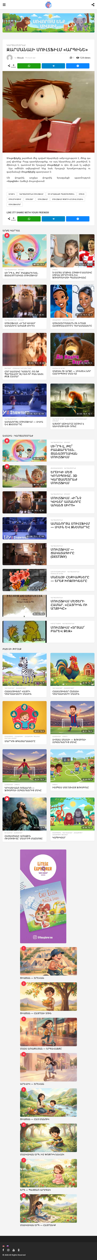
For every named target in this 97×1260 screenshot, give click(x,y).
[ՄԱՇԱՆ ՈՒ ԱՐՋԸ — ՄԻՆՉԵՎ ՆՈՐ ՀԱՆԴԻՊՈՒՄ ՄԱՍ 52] (72, 349)
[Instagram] (8, 1250)
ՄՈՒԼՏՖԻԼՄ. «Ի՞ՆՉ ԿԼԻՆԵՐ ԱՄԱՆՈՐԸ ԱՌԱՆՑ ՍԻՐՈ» (20, 324)
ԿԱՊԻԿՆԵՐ (59, 837)
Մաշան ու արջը (58, 368)
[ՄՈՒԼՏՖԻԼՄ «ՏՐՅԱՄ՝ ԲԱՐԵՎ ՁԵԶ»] (25, 632)
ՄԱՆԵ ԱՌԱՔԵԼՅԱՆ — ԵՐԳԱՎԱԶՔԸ (41, 1048)
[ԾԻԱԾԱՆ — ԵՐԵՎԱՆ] (48, 961)
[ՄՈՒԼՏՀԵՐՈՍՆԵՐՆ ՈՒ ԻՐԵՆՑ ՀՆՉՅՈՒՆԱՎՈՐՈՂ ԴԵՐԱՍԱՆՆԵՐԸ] (72, 301)
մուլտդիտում (15, 199)
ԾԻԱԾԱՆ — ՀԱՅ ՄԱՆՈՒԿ (34, 1119)
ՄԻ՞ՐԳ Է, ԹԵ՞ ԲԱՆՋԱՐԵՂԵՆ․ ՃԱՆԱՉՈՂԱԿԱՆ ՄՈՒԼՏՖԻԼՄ (22, 274)
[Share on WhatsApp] (29, 66)
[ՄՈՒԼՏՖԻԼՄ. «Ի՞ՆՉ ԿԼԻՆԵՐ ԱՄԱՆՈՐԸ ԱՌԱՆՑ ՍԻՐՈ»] (25, 301)
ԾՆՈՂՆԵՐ (8, 368)
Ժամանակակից (57, 468)
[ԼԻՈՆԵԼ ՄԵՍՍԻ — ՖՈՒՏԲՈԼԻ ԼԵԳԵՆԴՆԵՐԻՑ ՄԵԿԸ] (72, 717)
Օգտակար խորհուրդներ (22, 368)
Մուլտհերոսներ (69, 320)
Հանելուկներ (21, 688)
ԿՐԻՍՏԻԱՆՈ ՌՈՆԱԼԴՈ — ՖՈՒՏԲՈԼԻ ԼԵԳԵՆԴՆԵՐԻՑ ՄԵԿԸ (23, 789)
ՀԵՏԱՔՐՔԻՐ (56, 320)
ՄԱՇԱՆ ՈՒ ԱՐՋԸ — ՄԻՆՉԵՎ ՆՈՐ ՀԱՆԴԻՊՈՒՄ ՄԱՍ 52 (71, 372)
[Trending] (6, 235)
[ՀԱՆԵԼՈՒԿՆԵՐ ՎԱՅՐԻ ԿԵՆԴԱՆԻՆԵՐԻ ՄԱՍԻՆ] (25, 669)
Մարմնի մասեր (11, 738)
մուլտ (81, 194)
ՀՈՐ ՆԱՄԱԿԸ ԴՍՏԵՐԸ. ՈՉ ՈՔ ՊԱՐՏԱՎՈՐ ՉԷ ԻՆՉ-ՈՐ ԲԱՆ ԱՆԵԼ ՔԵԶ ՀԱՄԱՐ (24, 374)
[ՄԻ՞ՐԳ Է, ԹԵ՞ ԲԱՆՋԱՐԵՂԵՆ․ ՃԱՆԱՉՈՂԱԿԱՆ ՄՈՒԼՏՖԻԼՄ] (25, 250)
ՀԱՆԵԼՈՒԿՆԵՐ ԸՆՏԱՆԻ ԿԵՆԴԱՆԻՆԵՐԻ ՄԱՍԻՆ (65, 692)
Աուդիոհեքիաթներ (58, 571)
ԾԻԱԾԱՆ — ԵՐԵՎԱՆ (32, 977)
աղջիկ (12, 194)
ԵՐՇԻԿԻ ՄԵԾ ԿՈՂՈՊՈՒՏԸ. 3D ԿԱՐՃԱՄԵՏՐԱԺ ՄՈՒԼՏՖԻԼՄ (64, 477)
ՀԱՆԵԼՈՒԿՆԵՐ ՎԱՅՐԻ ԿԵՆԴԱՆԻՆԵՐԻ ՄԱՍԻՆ (18, 692)
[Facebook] (3, 1250)
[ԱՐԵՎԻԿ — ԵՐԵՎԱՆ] (48, 1067)
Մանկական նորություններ (76, 419)
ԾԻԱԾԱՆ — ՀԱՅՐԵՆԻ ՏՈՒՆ (35, 1013)
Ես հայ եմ (9, 833)
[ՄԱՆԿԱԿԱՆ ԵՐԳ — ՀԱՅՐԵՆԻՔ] (48, 1208)
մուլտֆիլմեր (15, 204)
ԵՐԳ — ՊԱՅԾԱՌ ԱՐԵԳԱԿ (35, 1189)
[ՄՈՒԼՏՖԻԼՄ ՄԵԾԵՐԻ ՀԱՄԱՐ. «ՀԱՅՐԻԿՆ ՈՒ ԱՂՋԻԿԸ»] (25, 606)
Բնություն (9, 736)
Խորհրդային (56, 623)
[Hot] (6, 798)
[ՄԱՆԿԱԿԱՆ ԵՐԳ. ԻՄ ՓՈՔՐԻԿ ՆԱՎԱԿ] (48, 1138)
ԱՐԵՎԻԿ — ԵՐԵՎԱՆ (32, 1083)
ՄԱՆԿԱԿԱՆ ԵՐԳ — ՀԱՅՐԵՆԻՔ (38, 1225)
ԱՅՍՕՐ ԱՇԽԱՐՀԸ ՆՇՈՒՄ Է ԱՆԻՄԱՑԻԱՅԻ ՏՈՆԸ (68, 425)
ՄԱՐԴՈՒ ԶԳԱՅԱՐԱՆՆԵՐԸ (20, 741)
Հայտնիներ (56, 736)
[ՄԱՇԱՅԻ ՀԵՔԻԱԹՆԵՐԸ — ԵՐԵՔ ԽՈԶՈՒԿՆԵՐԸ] (25, 580)
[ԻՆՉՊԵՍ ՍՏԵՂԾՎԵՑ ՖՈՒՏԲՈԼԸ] (72, 765)
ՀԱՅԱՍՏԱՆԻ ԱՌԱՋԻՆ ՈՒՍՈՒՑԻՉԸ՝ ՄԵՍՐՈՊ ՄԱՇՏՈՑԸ (24, 837)
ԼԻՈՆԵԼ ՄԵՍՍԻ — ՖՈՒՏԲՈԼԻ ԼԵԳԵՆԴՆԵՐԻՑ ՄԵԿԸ (69, 741)
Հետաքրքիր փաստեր (32, 736)
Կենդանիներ (10, 688)
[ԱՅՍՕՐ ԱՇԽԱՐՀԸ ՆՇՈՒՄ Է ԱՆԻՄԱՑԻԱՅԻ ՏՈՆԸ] (72, 400)
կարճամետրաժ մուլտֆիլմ (31, 194)
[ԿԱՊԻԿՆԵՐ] (72, 814)
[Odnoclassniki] (19, 1250)
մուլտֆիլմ (43, 199)
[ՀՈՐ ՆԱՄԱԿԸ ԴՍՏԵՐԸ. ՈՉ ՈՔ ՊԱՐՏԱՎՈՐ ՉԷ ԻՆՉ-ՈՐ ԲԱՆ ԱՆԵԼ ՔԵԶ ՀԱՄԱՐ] (25, 349)
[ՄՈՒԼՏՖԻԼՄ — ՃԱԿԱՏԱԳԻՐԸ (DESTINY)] (25, 554)
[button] (4, 4)
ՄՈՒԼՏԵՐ (21, 269)
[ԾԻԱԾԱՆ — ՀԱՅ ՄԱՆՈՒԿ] (48, 1102)
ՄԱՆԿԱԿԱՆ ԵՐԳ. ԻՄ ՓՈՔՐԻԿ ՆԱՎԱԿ (42, 1154)
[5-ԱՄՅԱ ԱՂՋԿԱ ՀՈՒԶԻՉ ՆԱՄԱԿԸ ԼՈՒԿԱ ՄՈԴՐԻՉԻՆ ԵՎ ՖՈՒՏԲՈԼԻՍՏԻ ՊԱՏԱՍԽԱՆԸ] (72, 250)
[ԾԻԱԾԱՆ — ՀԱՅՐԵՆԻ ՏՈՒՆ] (48, 996)
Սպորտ (54, 269)
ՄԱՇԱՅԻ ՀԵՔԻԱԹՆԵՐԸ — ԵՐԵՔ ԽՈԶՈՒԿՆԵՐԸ (70, 579)
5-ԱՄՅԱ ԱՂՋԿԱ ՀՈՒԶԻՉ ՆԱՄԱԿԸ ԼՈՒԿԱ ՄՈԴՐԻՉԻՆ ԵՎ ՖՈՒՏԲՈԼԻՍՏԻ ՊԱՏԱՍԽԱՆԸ (72, 275)
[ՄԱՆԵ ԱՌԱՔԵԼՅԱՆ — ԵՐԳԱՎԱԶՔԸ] (48, 1032)
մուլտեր (29, 199)
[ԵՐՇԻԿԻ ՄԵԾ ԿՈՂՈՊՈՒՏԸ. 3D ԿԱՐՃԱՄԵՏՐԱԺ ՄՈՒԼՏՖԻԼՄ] (25, 476)
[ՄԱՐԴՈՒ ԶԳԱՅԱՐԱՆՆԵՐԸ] (25, 717)
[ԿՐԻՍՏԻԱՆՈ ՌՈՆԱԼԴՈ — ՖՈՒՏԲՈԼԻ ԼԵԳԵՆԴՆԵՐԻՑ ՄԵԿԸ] (25, 765)
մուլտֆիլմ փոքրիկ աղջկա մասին (67, 199)
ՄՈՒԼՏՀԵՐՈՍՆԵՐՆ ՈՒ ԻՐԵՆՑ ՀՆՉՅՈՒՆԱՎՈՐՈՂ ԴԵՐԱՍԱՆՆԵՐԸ (72, 324)
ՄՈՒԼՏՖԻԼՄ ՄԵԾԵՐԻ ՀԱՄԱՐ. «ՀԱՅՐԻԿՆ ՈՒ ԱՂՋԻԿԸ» (69, 605)
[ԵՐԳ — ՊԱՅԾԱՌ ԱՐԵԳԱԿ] (48, 1173)
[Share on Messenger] (77, 66)
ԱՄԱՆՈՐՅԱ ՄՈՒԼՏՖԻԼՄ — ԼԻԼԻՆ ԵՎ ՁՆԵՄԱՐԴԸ (24, 423)
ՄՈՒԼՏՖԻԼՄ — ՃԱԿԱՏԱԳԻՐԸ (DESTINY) (62, 553)
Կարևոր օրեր (58, 419)
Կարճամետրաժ (16, 45)
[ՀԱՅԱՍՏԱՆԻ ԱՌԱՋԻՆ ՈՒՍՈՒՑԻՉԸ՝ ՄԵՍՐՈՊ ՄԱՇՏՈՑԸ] (25, 814)
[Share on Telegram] (53, 66)
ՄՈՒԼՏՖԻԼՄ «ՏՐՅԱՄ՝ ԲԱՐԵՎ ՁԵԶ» (68, 629)
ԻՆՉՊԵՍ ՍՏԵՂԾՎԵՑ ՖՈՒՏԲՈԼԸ (70, 787)
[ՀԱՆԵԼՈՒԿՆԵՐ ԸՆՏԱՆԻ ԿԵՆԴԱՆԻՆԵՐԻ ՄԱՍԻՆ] (72, 669)
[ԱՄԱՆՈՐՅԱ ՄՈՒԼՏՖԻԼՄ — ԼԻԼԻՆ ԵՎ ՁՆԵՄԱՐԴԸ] (25, 400)
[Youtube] (14, 1250)
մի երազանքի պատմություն (61, 194)
